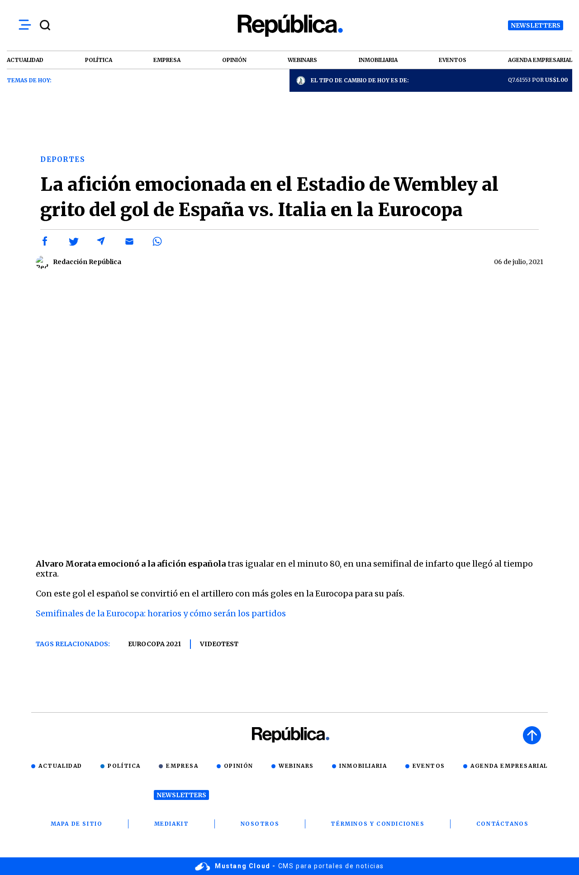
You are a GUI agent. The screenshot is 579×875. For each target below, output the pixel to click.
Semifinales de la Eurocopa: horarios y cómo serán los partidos (161, 613)
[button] (45, 241)
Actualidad (60, 765)
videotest (219, 644)
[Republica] (289, 25)
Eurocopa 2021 (154, 644)
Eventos (429, 765)
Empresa (182, 765)
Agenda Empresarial (509, 765)
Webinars (296, 765)
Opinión (238, 765)
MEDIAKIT (171, 823)
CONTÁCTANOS (502, 823)
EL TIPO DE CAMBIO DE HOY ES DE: (360, 80)
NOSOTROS (260, 823)
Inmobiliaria (363, 765)
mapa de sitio (77, 823)
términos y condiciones (377, 823)
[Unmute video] (289, 416)
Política (124, 765)
